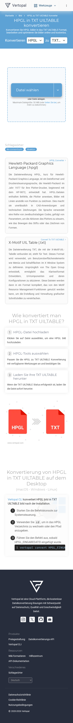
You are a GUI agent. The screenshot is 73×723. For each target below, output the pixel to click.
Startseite (9, 15)
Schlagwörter (15, 672)
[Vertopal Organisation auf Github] (41, 619)
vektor (32, 149)
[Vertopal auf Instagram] (23, 619)
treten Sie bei (51, 102)
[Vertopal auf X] (32, 619)
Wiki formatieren (17, 656)
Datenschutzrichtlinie (19, 694)
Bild (20, 15)
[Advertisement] (36, 58)
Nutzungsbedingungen (20, 705)
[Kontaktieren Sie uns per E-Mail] (49, 619)
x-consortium (15, 149)
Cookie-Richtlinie (17, 699)
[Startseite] (36, 587)
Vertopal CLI (15, 644)
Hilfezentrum (36, 656)
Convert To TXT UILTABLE (52, 239)
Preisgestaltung (16, 639)
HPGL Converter (56, 160)
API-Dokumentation (18, 661)
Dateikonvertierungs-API (41, 639)
